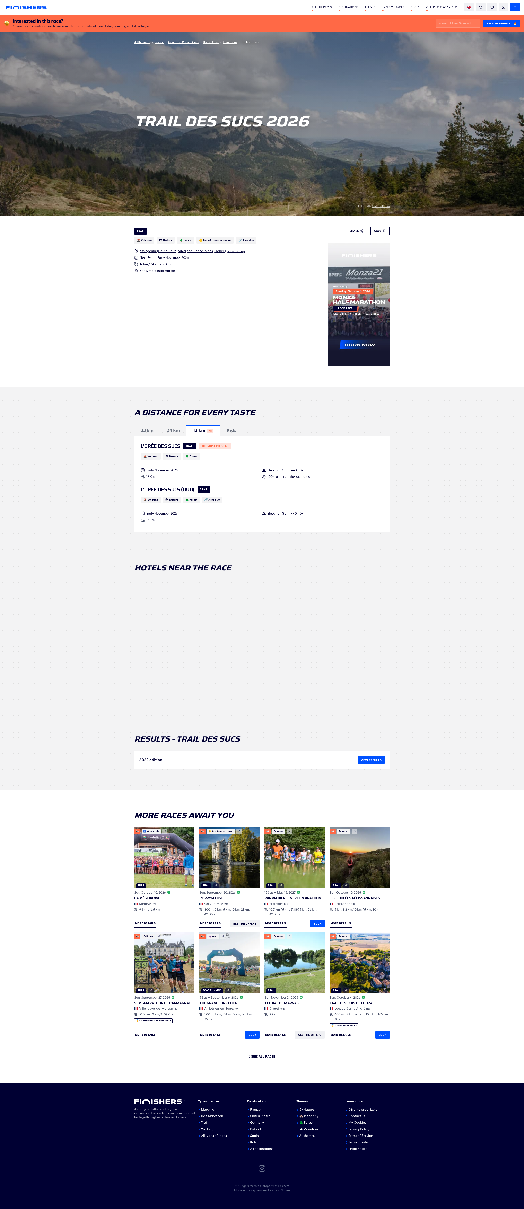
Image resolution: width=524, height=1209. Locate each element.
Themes (370, 7)
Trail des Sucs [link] (250, 42)
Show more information (157, 270)
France (159, 42)
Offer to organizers (442, 7)
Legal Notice (357, 1148)
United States (260, 1116)
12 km (144, 264)
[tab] (147, 430)
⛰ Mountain (308, 1129)
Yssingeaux (230, 42)
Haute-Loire (211, 42)
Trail (204, 1122)
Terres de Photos (381, 206)
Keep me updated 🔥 (502, 23)
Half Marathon (212, 1116)
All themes (307, 1135)
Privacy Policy (358, 1129)
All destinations (261, 1148)
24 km (154, 264)
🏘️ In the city (308, 1116)
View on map (236, 251)
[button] (147, 430)
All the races (322, 7)
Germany (257, 1122)
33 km (166, 264)
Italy (253, 1142)
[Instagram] (262, 1168)
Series (415, 7)
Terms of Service (360, 1135)
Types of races (393, 7)
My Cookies (357, 1122)
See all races (263, 1056)
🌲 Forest (306, 1122)
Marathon (208, 1109)
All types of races (214, 1135)
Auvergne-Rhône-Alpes (183, 42)
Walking (207, 1129)
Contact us (356, 1116)
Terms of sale (358, 1142)
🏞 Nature (306, 1109)
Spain (254, 1135)
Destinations (348, 7)
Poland (255, 1129)
